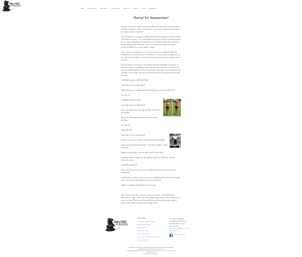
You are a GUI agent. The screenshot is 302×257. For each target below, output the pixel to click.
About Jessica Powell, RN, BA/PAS (148, 237)
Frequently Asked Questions (146, 221)
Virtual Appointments (144, 225)
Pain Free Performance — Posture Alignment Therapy (18, 6)
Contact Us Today (143, 240)
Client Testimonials (143, 234)
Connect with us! (180, 235)
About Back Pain (142, 228)
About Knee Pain (142, 231)
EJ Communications (155, 253)
